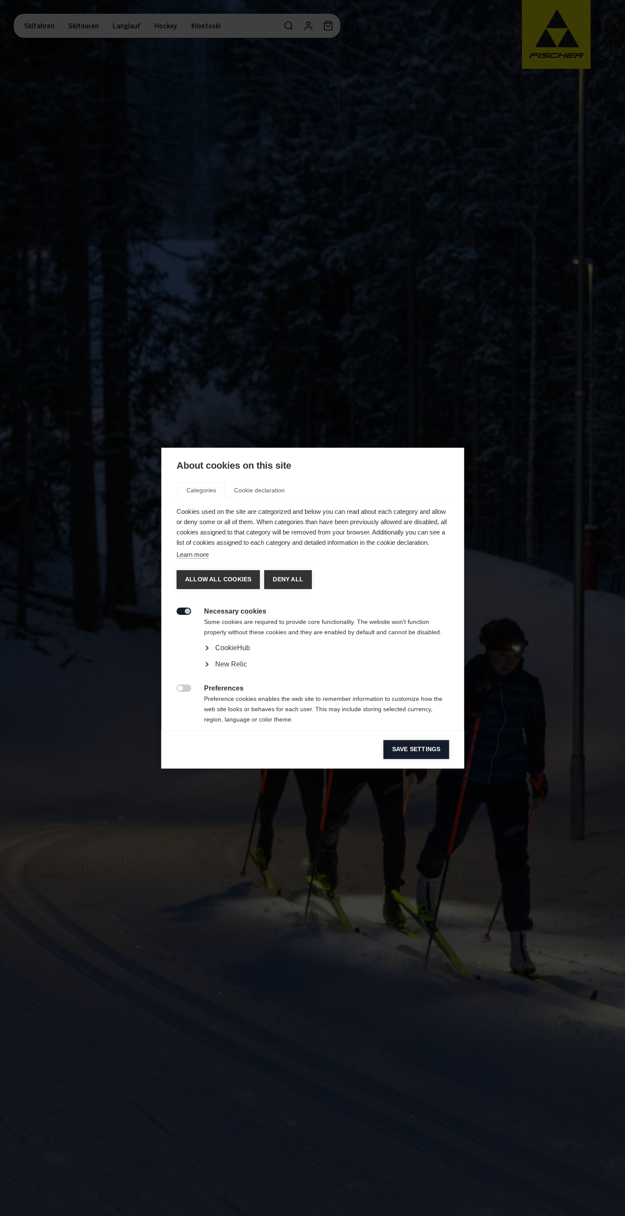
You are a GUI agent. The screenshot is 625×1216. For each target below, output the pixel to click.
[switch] (179, 610)
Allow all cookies (218, 579)
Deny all (287, 579)
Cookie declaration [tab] (259, 490)
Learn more (192, 554)
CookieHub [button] (232, 647)
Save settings (416, 749)
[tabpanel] (312, 672)
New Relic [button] (231, 664)
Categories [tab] (201, 490)
